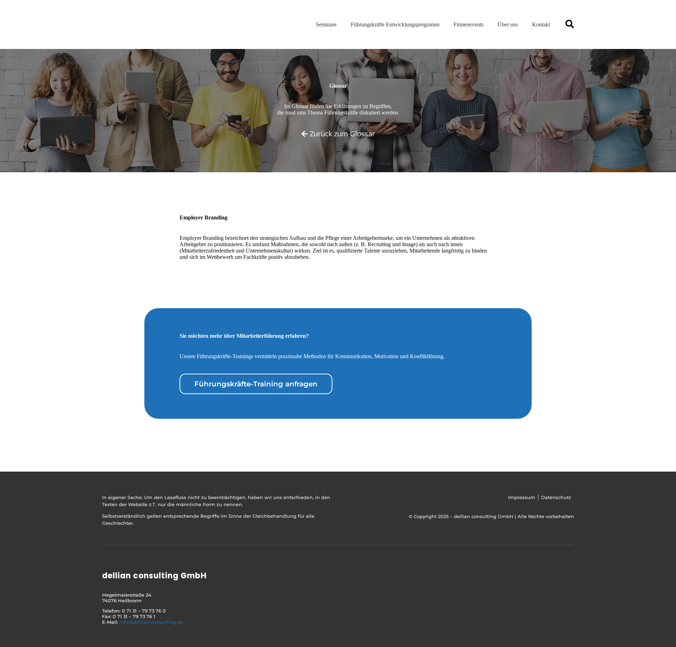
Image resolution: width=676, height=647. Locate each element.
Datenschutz (556, 497)
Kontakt (541, 24)
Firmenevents (468, 24)
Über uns (507, 24)
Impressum (521, 497)
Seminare (326, 24)
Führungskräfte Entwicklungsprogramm (395, 24)
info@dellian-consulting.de (151, 622)
